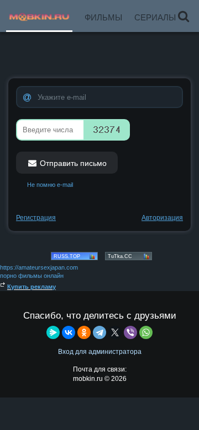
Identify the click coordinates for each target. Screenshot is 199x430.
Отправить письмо (72, 163)
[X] (115, 332)
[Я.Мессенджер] (53, 332)
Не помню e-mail (50, 184)
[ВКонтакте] (68, 332)
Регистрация (36, 218)
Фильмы (103, 17)
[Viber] (130, 332)
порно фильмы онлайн (32, 275)
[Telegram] (99, 332)
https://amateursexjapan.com (39, 267)
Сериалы (155, 17)
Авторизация (162, 218)
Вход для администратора (100, 352)
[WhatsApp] (146, 332)
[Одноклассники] (84, 332)
